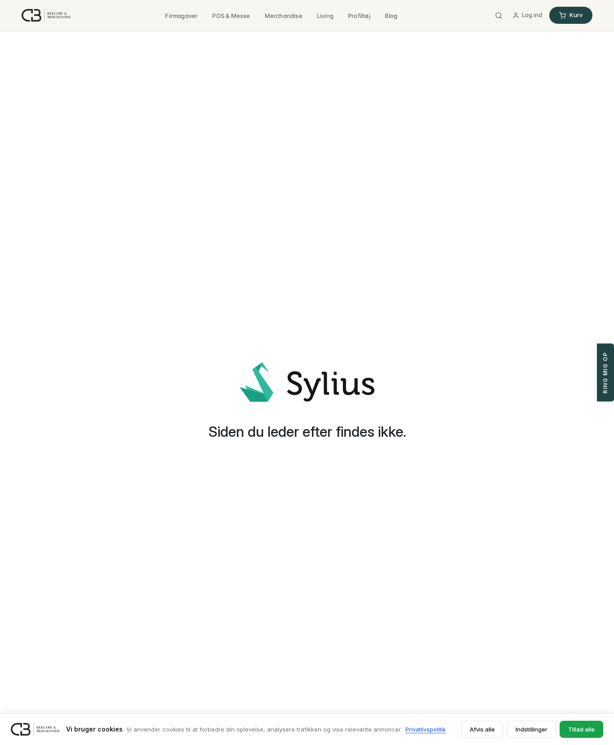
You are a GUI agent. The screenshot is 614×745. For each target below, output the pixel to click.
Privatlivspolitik (425, 729)
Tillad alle (581, 729)
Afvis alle (482, 729)
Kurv (576, 14)
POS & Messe (231, 15)
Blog (391, 15)
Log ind (532, 14)
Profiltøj (359, 15)
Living (325, 15)
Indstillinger (531, 729)
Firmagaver (181, 15)
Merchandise (284, 15)
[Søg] (498, 15)
